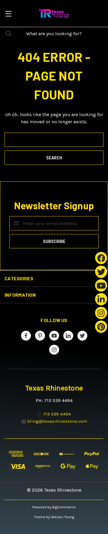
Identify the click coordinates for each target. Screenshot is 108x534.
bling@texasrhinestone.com (57, 421)
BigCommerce (64, 507)
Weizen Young (62, 517)
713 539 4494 (57, 414)
